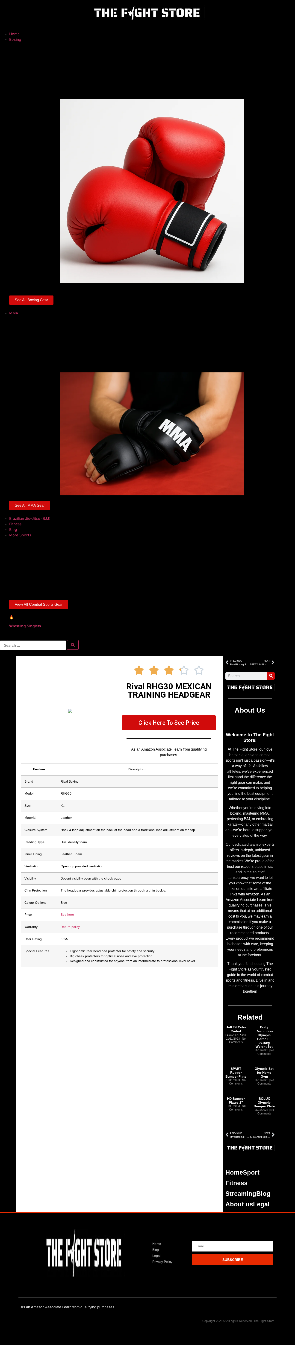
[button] (147, 25)
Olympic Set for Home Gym (264, 1072)
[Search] (271, 676)
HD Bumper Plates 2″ (236, 1100)
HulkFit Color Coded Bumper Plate (235, 1031)
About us (239, 1204)
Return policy (70, 927)
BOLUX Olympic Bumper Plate (264, 1102)
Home (234, 1172)
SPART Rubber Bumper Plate (235, 1072)
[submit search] (73, 645)
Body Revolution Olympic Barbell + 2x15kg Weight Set (264, 1036)
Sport (251, 1172)
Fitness (236, 1183)
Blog (263, 1193)
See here (67, 914)
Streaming (240, 1193)
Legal (261, 1204)
